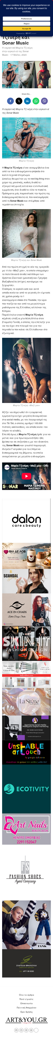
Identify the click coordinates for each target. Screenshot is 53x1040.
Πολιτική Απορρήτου (26, 1007)
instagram (31, 1030)
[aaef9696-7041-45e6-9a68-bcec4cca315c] (26, 701)
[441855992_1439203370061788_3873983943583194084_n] (26, 643)
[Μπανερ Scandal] (26, 580)
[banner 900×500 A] (26, 674)
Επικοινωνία (26, 1003)
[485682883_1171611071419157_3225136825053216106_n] (26, 924)
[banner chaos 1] (26, 609)
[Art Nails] (26, 828)
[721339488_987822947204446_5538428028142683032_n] (26, 727)
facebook (16, 1030)
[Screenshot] (26, 520)
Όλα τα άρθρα (26, 994)
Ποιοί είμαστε (26, 999)
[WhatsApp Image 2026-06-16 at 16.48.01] (26, 555)
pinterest (26, 1030)
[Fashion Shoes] (26, 872)
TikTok (36, 1030)
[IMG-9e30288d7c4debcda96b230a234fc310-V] (26, 752)
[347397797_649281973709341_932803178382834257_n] (26, 963)
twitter (21, 1030)
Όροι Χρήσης (26, 1011)
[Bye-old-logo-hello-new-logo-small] (26, 788)
